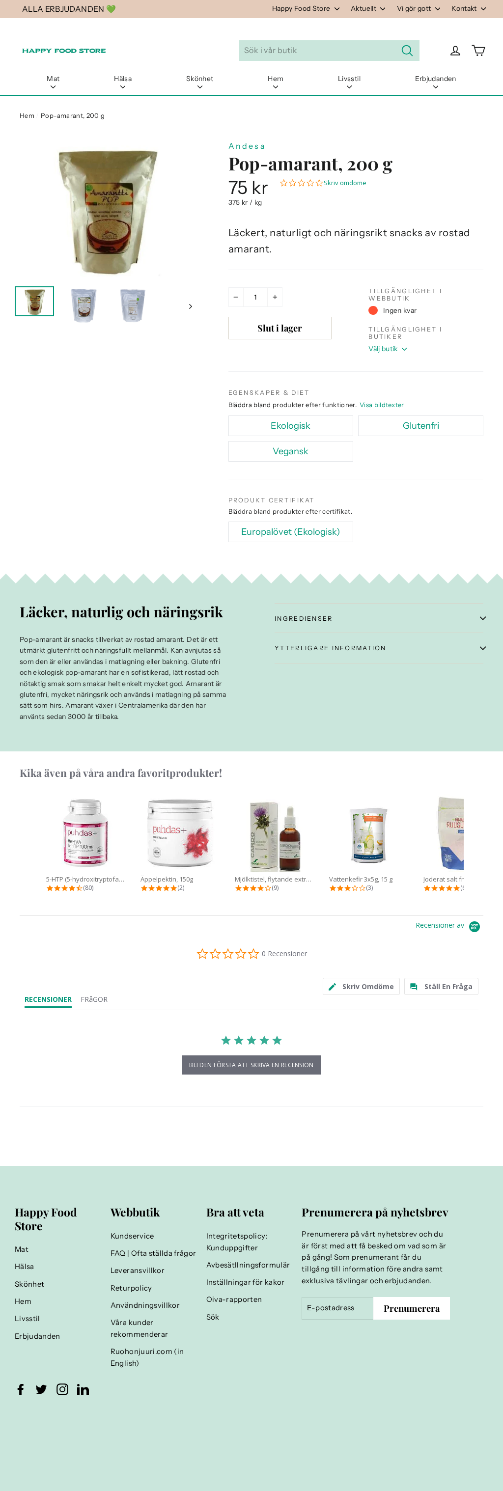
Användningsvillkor (145, 1305)
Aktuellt (364, 8)
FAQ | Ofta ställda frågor (153, 1253)
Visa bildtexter (382, 405)
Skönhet (199, 78)
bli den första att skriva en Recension (251, 1065)
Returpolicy (131, 1288)
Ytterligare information (331, 648)
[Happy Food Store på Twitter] (41, 1389)
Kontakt (464, 8)
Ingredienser (304, 618)
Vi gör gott (415, 8)
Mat (53, 78)
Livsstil (349, 78)
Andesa (247, 146)
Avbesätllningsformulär (248, 1265)
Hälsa (123, 78)
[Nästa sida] (190, 306)
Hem (275, 78)
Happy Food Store (302, 8)
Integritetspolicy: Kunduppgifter (237, 1242)
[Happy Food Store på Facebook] (21, 1389)
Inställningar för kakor (245, 1282)
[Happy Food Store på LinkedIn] (83, 1389)
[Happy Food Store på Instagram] (62, 1389)
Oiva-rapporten (234, 1299)
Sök (213, 1317)
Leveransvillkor (138, 1270)
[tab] (361, 986)
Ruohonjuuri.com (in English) (147, 1357)
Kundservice (132, 1236)
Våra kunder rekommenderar (139, 1328)
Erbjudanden (435, 78)
